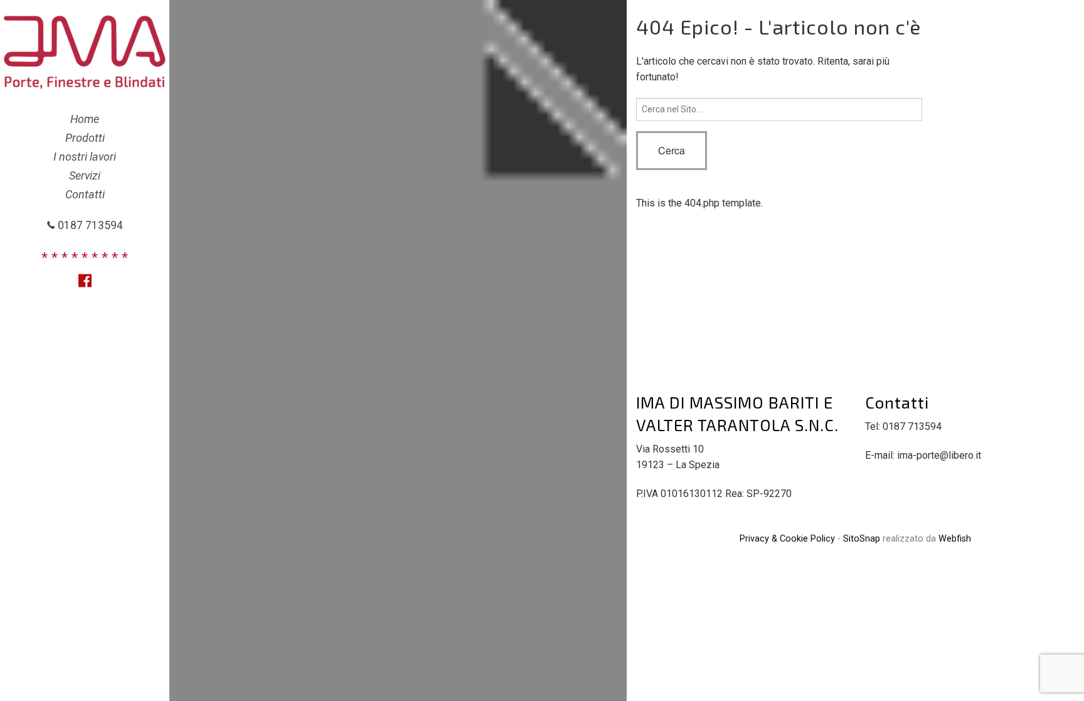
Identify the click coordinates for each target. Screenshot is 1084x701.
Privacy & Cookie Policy (787, 538)
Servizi (84, 175)
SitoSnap (861, 538)
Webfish (954, 538)
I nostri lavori (84, 156)
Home (84, 119)
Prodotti (85, 137)
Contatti (85, 194)
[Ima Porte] (84, 51)
